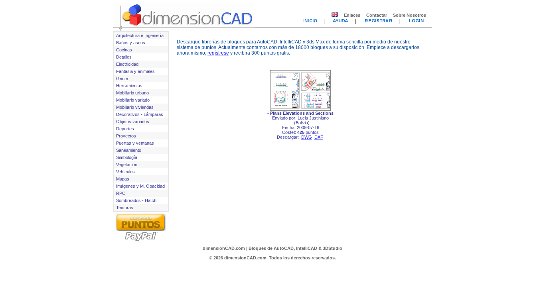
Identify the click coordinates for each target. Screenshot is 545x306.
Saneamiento (128, 150)
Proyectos (126, 135)
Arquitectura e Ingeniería (140, 35)
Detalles (124, 57)
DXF (318, 137)
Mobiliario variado (133, 100)
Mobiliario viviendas (135, 107)
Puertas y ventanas (135, 143)
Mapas (122, 179)
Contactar (376, 15)
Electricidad (127, 64)
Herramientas (129, 85)
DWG (306, 137)
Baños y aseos (130, 42)
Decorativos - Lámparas (139, 114)
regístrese (218, 53)
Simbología (126, 157)
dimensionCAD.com (224, 248)
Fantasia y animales (135, 71)
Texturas (124, 207)
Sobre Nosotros (409, 15)
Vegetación (126, 164)
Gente (122, 78)
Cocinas (124, 49)
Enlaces (352, 15)
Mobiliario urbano (132, 92)
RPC (120, 193)
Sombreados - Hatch (136, 200)
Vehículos (125, 171)
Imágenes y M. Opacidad (140, 186)
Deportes (125, 128)
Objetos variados (132, 121)
